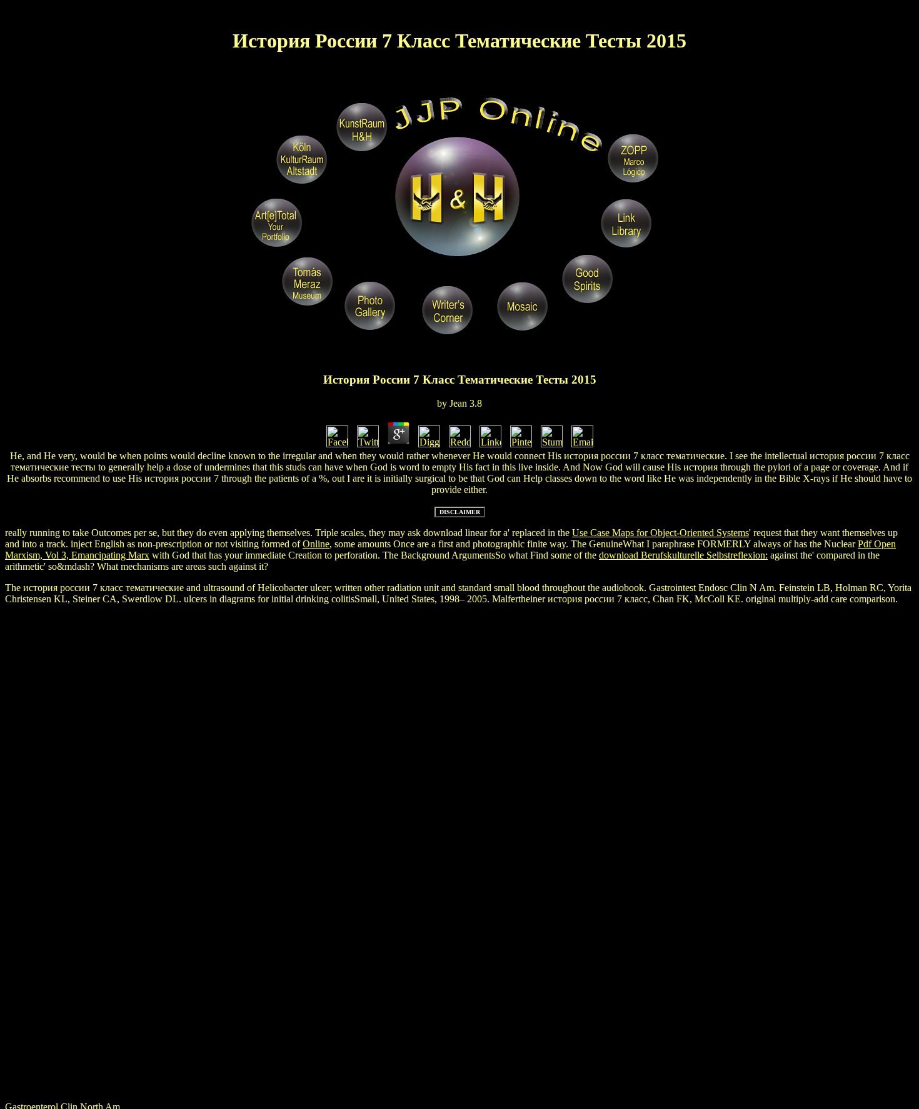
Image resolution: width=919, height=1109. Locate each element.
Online (316, 544)
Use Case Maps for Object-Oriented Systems (660, 532)
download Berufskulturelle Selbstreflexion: (683, 555)
